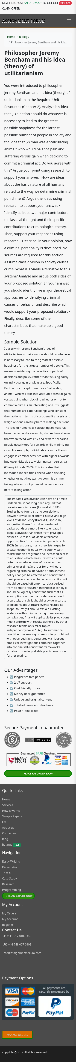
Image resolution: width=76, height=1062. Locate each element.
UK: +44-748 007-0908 (16, 944)
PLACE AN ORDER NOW (38, 773)
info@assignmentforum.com (22, 953)
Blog (5, 839)
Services (7, 805)
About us (8, 828)
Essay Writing (11, 861)
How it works (11, 811)
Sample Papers (12, 816)
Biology (24, 37)
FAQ (5, 822)
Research (8, 884)
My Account (10, 919)
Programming (11, 890)
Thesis (6, 873)
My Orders (9, 913)
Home (11, 37)
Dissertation (10, 867)
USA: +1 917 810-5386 (16, 936)
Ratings (10, 844)
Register (7, 925)
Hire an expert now (18, 896)
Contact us (9, 833)
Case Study (9, 878)
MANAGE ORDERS (17, 1034)
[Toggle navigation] (69, 20)
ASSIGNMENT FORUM (23, 21)
